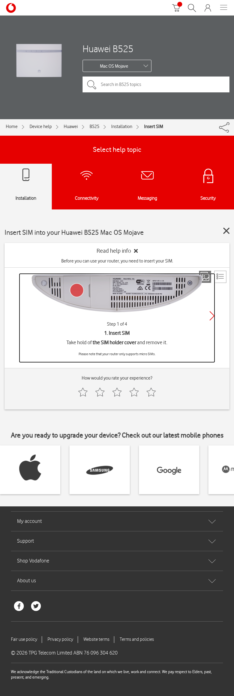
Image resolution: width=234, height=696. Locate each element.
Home (12, 126)
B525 (94, 126)
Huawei (71, 126)
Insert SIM (153, 126)
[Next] (212, 315)
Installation (121, 126)
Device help (41, 126)
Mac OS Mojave (114, 66)
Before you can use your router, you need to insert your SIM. (117, 261)
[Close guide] (226, 231)
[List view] (220, 277)
